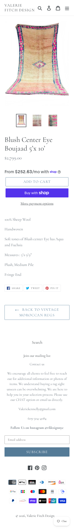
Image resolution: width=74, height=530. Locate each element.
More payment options (37, 203)
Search (37, 342)
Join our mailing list (37, 356)
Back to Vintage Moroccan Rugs (39, 312)
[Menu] (67, 8)
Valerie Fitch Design (20, 7)
